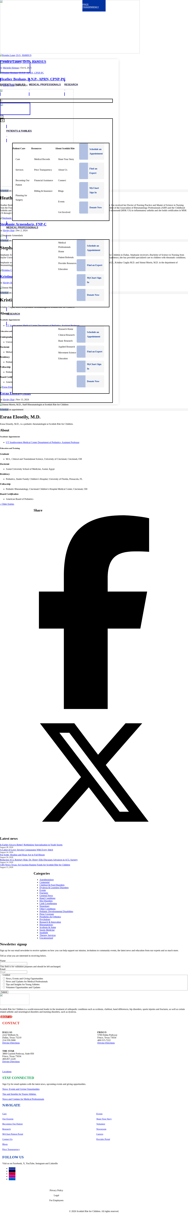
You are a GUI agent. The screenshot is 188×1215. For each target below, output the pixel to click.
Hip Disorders (46, 901)
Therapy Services (48, 935)
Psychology (45, 919)
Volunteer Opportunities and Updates (23, 987)
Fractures (44, 893)
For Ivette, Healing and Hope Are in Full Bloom (22, 855)
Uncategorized (46, 938)
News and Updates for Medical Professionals (27, 981)
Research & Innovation (50, 922)
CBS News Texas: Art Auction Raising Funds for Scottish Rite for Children (35, 865)
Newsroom (101, 1129)
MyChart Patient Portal (12, 1134)
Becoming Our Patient (12, 1124)
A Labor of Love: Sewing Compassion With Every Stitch (26, 850)
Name (3, 960)
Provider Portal (103, 1139)
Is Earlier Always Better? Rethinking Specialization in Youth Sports (31, 845)
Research (6, 1129)
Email (2, 969)
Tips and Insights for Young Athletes (23, 984)
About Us (6, 1017)
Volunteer (100, 1124)
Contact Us (7, 1139)
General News (46, 895)
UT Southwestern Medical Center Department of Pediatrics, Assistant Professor (42, 442)
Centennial (44, 882)
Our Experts (7, 1119)
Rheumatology (46, 924)
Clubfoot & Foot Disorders (52, 885)
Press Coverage (47, 914)
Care (4, 1114)
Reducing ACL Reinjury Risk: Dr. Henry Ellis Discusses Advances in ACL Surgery (39, 860)
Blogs (5, 1144)
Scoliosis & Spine (48, 927)
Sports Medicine (47, 930)
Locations (6, 1071)
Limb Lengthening (48, 903)
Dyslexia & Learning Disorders (54, 887)
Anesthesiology (47, 879)
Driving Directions (11, 1043)
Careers (99, 1134)
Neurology (44, 906)
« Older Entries (7, 504)
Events (43, 890)
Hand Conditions (47, 898)
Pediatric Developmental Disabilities (56, 911)
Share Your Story (104, 1119)
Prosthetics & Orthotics (50, 916)
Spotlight (44, 932)
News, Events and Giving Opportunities (24, 978)
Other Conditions (48, 909)
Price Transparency (11, 1149)
